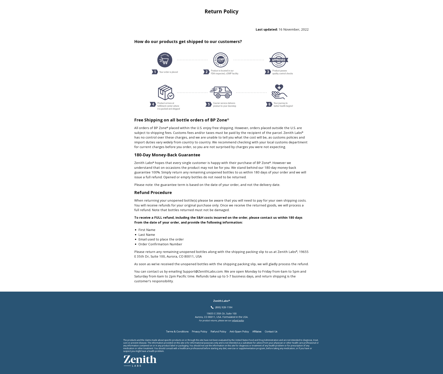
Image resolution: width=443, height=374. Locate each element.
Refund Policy (218, 331)
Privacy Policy (199, 331)
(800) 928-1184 (223, 307)
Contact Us (271, 331)
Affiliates (256, 331)
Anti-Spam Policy (239, 331)
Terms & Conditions (177, 331)
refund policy (238, 320)
